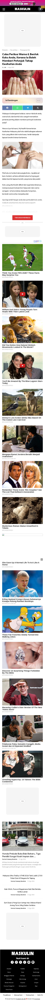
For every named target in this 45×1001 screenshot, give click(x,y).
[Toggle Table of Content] (37, 100)
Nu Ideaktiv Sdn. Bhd (21, 998)
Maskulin (5, 50)
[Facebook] (12, 962)
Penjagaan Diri (25, 50)
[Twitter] (20, 962)
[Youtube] (28, 962)
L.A (5, 67)
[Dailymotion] (33, 962)
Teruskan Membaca (22, 217)
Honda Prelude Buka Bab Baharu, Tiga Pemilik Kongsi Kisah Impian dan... (21, 855)
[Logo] (22, 9)
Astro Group (37, 998)
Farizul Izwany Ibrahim (9, 859)
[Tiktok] (24, 962)
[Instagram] (16, 962)
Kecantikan (14, 50)
